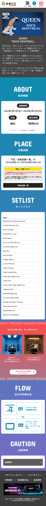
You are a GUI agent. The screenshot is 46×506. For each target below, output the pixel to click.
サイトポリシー (34, 475)
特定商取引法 (23, 480)
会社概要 (37, 480)
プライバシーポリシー (14, 475)
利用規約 (8, 480)
